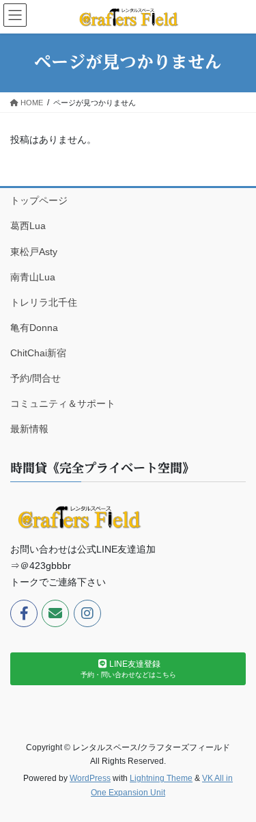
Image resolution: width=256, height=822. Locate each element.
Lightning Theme (161, 778)
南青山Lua (32, 276)
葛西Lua (28, 225)
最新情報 (29, 428)
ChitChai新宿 (38, 352)
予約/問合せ (35, 378)
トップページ (39, 200)
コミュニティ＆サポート (62, 403)
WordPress (90, 778)
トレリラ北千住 (43, 302)
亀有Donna (34, 327)
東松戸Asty (33, 251)
